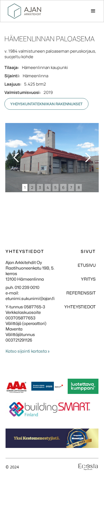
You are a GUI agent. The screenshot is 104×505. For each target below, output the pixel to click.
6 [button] (63, 187)
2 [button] (32, 187)
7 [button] (71, 187)
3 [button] (40, 187)
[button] (93, 11)
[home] (24, 11)
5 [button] (55, 187)
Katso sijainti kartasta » (28, 351)
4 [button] (48, 187)
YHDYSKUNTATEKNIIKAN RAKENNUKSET (46, 104)
